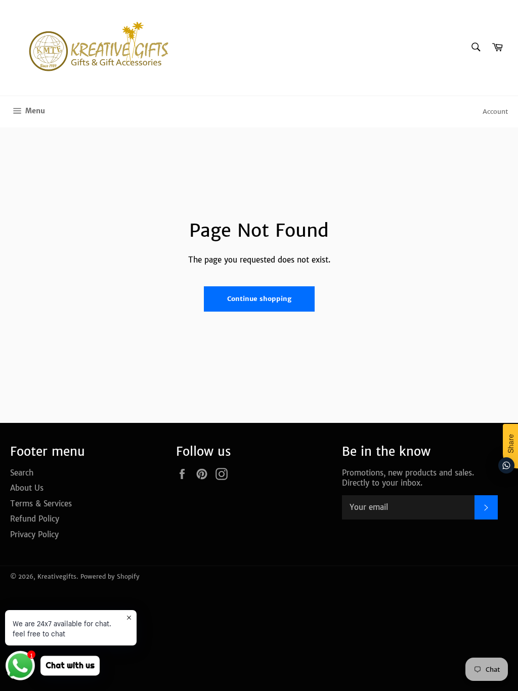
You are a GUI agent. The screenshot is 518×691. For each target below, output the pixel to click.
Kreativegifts (56, 576)
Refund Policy (34, 519)
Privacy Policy (34, 534)
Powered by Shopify (110, 576)
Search (21, 473)
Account (495, 111)
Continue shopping (259, 298)
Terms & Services (41, 503)
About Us (27, 488)
